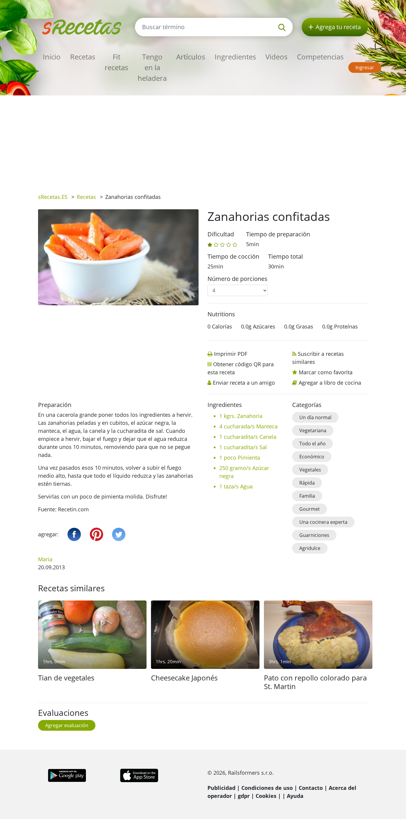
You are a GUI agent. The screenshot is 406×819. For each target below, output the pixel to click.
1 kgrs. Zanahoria (240, 415)
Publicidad (221, 787)
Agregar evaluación (66, 725)
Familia (307, 496)
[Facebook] (74, 534)
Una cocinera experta (323, 522)
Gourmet (309, 509)
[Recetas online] (82, 26)
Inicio (52, 57)
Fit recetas (116, 62)
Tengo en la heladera (152, 67)
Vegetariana (312, 430)
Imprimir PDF (230, 353)
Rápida (307, 483)
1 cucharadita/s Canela (247, 436)
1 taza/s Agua (236, 486)
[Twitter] (118, 534)
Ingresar (364, 67)
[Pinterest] (96, 534)
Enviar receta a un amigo (244, 382)
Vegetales (310, 469)
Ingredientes (235, 57)
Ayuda (295, 795)
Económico (311, 456)
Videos (276, 57)
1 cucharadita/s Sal (243, 447)
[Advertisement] (203, 140)
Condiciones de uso (267, 787)
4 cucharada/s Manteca (248, 426)
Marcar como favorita (326, 372)
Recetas (82, 57)
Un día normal (315, 417)
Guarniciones (314, 535)
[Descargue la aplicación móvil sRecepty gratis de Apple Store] (138, 775)
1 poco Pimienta (239, 457)
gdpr (244, 795)
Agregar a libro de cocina (330, 382)
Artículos (190, 57)
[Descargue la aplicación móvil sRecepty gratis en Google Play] (67, 775)
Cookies (266, 795)
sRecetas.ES (52, 196)
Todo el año (312, 443)
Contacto (311, 787)
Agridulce (309, 548)
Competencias (320, 57)
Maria (45, 559)
